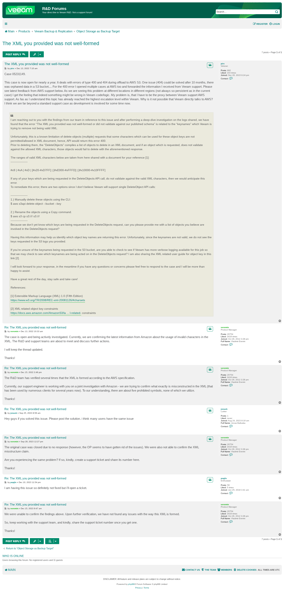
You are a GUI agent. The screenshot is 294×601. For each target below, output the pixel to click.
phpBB (131, 584)
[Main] (22, 9)
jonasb (224, 409)
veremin (225, 327)
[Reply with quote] (210, 65)
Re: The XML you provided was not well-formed (35, 327)
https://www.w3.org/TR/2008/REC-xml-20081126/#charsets (48, 300)
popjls (224, 478)
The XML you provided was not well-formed (50, 43)
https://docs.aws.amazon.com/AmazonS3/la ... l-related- (46, 312)
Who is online (13, 555)
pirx (223, 63)
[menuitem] (274, 24)
